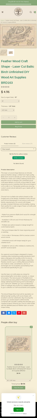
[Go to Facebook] (3, 313)
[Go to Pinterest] (19, 313)
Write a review (18, 158)
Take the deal (18, 388)
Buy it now (18, 126)
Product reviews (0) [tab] (9, 143)
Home (2, 20)
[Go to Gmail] (24, 313)
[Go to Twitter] (14, 313)
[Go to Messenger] (8, 313)
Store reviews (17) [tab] (27, 143)
